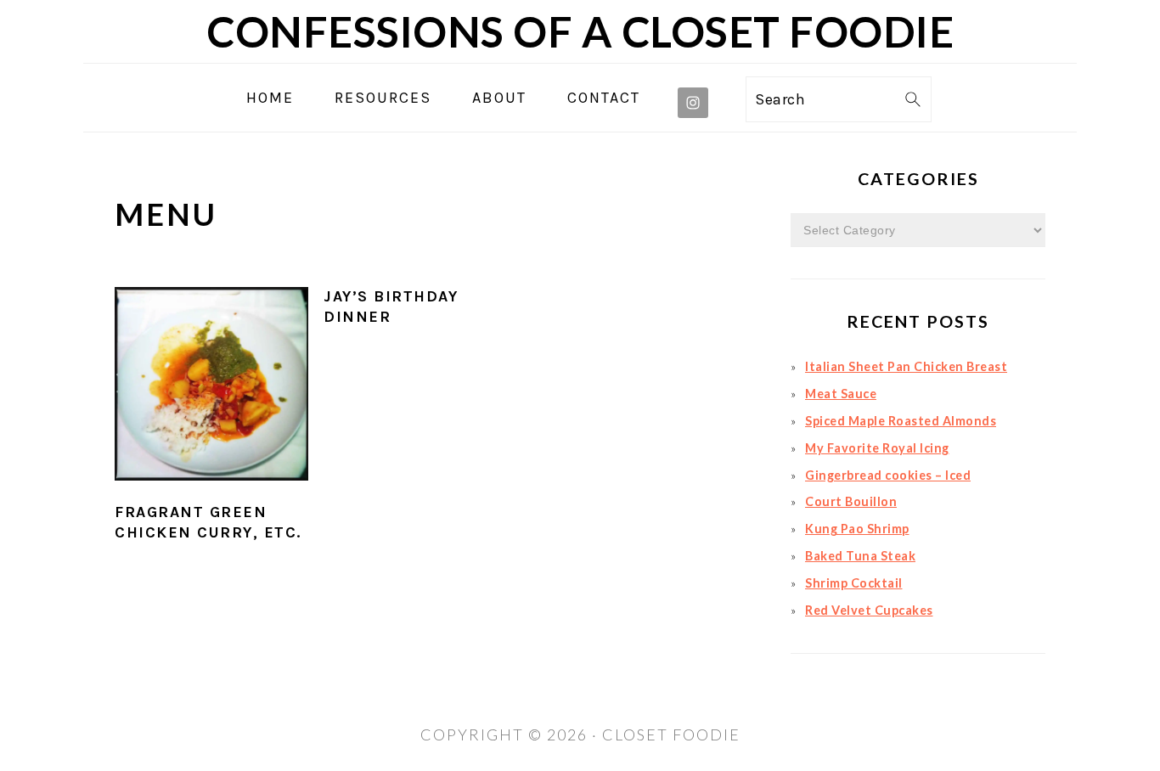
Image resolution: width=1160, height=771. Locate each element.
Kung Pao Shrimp (857, 528)
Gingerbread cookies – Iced (888, 475)
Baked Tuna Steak (860, 556)
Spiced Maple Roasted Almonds (900, 421)
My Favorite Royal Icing (877, 448)
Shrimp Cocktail (854, 583)
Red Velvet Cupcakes (869, 610)
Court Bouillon (851, 501)
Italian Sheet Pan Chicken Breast (906, 366)
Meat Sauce (840, 393)
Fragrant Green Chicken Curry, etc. (208, 522)
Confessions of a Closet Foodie (580, 31)
